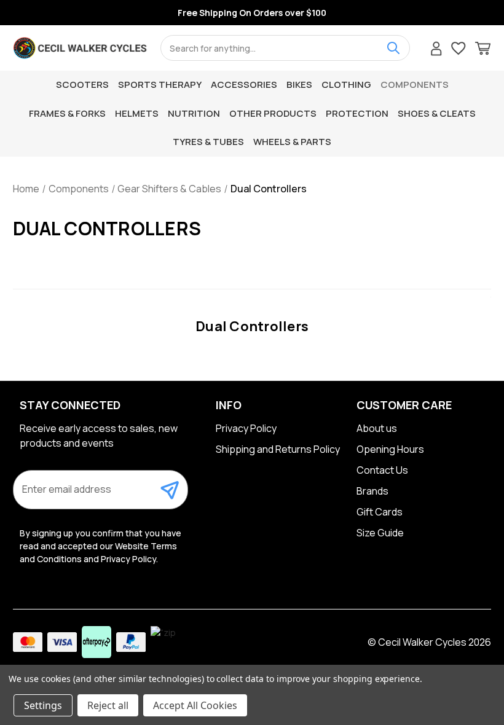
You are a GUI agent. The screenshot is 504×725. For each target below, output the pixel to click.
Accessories (244, 84)
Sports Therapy (160, 84)
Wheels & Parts (292, 141)
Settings (43, 705)
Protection (357, 113)
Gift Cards (379, 512)
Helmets (137, 113)
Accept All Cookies (195, 705)
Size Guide (380, 532)
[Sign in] (436, 50)
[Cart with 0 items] (482, 50)
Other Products (273, 113)
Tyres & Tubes (208, 141)
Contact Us (382, 470)
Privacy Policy (246, 428)
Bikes (299, 84)
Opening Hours (390, 449)
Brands (372, 491)
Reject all (107, 705)
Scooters (82, 84)
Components (414, 84)
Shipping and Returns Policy (278, 449)
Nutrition (194, 113)
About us (376, 428)
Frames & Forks (67, 113)
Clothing (346, 84)
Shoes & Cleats (437, 113)
